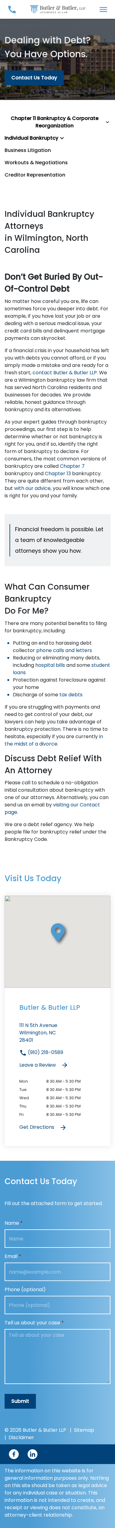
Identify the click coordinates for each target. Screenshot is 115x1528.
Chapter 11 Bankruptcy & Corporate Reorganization (54, 122)
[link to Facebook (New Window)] (14, 1454)
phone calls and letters (64, 650)
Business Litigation (28, 150)
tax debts (70, 694)
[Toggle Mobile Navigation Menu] (103, 9)
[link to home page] (57, 9)
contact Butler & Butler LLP (65, 372)
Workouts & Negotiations (36, 162)
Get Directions (37, 1127)
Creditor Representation (35, 174)
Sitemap (84, 1430)
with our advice (32, 488)
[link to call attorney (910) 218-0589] (12, 9)
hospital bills (50, 665)
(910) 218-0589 (45, 1052)
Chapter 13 (58, 473)
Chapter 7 (72, 466)
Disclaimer (21, 1437)
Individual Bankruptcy (31, 137)
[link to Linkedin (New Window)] (32, 1454)
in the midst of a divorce (54, 740)
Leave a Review (38, 1064)
